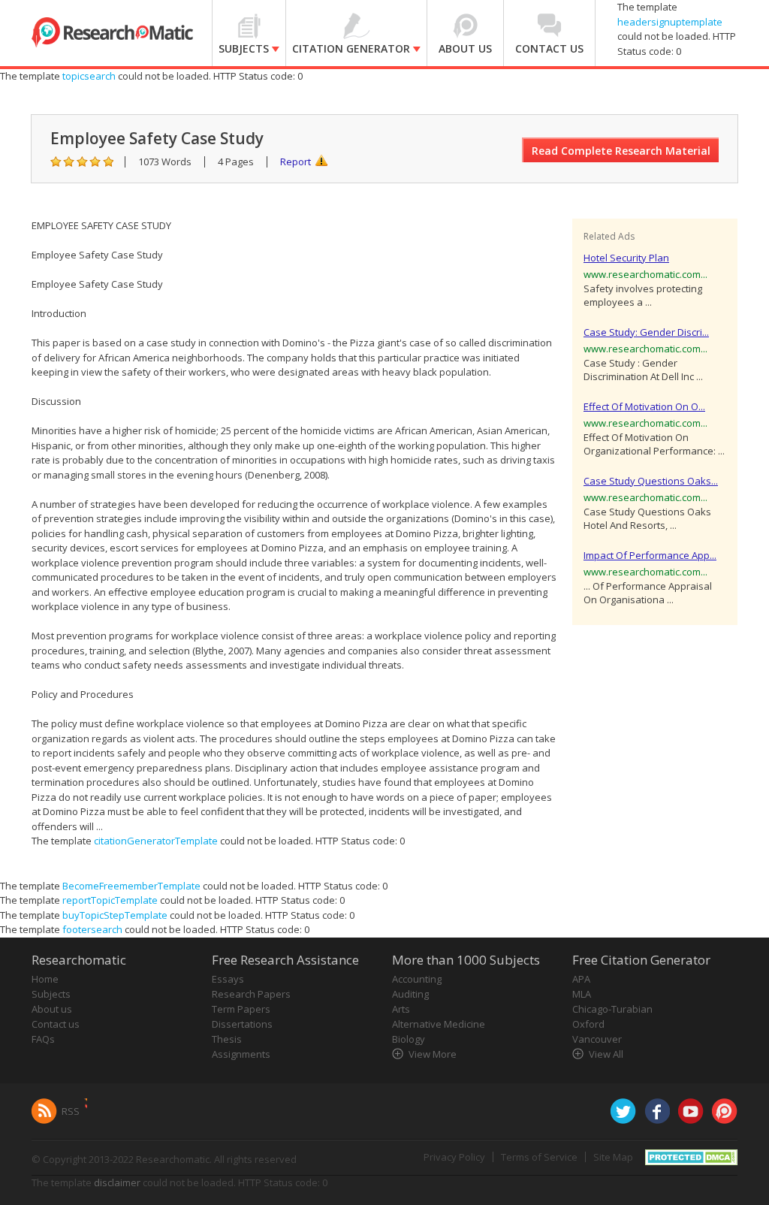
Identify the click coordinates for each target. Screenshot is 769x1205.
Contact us (56, 1024)
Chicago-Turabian (612, 1009)
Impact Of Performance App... (650, 555)
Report (295, 161)
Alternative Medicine (438, 1024)
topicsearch (89, 76)
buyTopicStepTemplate (114, 915)
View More (433, 1054)
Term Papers (241, 1009)
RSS (71, 1111)
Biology (408, 1039)
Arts (401, 1009)
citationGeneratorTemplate (156, 840)
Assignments (241, 1054)
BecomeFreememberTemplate (131, 885)
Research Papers (251, 994)
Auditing (410, 994)
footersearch (92, 929)
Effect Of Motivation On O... (644, 406)
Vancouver (597, 1039)
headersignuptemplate (669, 22)
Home (45, 979)
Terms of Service (539, 1157)
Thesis (227, 1039)
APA (581, 979)
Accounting (417, 979)
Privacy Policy (454, 1157)
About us (52, 1009)
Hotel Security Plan (626, 257)
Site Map (613, 1157)
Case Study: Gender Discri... (646, 332)
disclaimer (117, 1182)
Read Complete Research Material (621, 150)
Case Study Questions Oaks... (651, 481)
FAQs (43, 1039)
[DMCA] (691, 1155)
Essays (228, 979)
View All (606, 1054)
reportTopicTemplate (110, 900)
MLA (581, 994)
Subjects (51, 994)
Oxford (588, 1024)
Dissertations (242, 1024)
